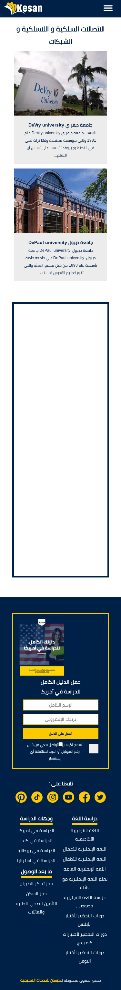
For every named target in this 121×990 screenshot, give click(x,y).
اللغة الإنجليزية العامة (85, 869)
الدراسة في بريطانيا (36, 850)
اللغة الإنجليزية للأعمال (84, 849)
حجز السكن (36, 893)
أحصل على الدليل (60, 733)
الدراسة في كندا (36, 840)
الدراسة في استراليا (36, 860)
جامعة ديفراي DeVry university (60, 125)
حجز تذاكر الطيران (36, 883)
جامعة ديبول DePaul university (60, 242)
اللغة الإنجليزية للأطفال (84, 859)
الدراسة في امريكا (36, 830)
